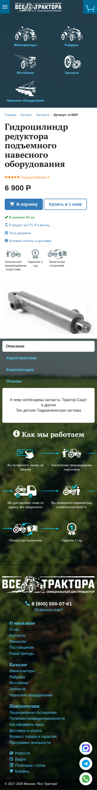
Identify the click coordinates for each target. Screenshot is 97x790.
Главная (10, 115)
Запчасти (72, 73)
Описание (15, 346)
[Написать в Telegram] (85, 763)
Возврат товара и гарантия (33, 737)
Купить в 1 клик (65, 204)
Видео (19, 759)
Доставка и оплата (25, 731)
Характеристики (21, 358)
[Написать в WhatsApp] (85, 778)
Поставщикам (21, 647)
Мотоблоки (25, 73)
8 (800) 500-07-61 (51, 604)
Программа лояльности (30, 743)
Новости (21, 753)
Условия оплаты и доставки (29, 241)
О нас (14, 630)
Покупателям (24, 706)
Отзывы (14, 381)
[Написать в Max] (85, 748)
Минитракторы (25, 45)
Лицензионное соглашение (33, 713)
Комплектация (19, 370)
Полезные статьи (29, 765)
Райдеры (71, 45)
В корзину (26, 204)
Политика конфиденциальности (37, 718)
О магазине (22, 623)
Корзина (21, 771)
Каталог (26, 115)
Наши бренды (21, 654)
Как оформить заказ (26, 725)
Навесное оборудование (25, 100)
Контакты (17, 635)
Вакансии (17, 642)
